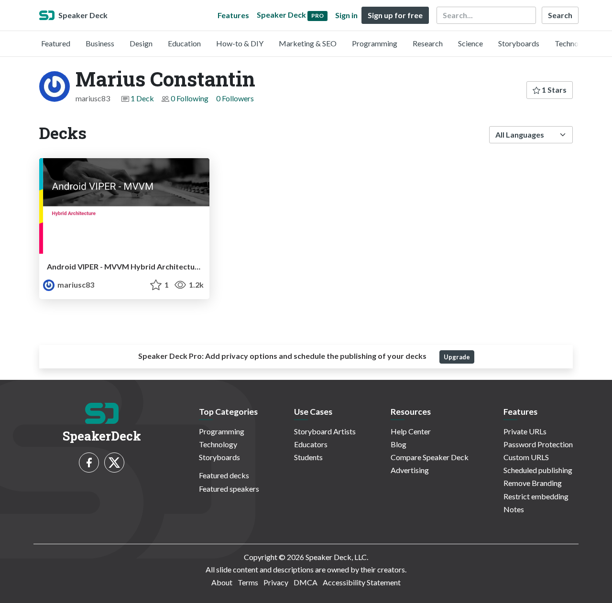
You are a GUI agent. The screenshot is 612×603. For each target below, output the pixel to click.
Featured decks (224, 475)
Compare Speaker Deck (430, 457)
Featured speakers (229, 488)
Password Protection (538, 444)
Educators (311, 444)
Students (308, 457)
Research (428, 43)
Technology (574, 43)
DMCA (305, 582)
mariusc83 (75, 284)
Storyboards (518, 43)
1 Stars (553, 89)
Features (233, 15)
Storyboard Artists (325, 431)
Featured (55, 43)
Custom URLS (526, 457)
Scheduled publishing (537, 469)
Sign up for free (395, 15)
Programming (374, 43)
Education (184, 43)
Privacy (275, 582)
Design (141, 43)
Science (470, 43)
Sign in (346, 15)
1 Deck (142, 98)
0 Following (189, 98)
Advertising (410, 469)
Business (100, 43)
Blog (398, 444)
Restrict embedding (535, 496)
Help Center (411, 431)
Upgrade (457, 357)
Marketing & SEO (308, 43)
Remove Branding (532, 482)
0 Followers (235, 98)
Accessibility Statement (362, 582)
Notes (513, 509)
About (221, 582)
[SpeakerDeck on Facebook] (89, 462)
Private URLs (524, 431)
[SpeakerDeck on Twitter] (114, 462)
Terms (248, 582)
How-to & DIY (239, 43)
